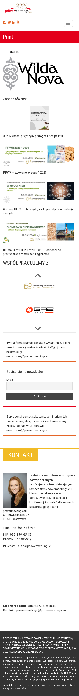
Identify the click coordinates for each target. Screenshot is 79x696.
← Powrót (11, 52)
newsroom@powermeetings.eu (27, 356)
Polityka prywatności (14, 688)
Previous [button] (38, 326)
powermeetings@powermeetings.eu (41, 610)
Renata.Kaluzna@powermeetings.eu (29, 546)
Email (9, 379)
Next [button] (38, 273)
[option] (39, 291)
